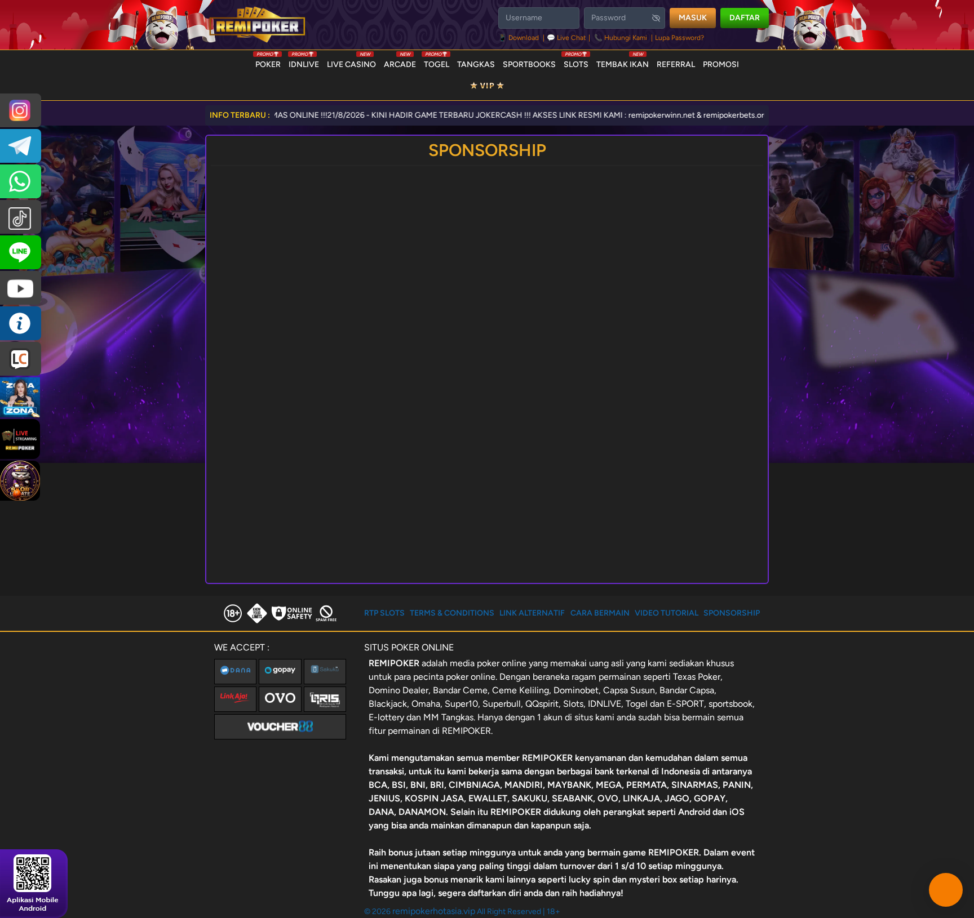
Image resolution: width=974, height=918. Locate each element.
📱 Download (519, 38)
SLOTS (576, 62)
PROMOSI (721, 64)
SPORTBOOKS (529, 64)
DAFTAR (744, 18)
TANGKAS (476, 64)
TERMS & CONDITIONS (452, 613)
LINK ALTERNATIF (532, 613)
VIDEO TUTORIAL (666, 613)
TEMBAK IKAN (622, 62)
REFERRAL (676, 64)
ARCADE (400, 62)
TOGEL (436, 62)
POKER (268, 62)
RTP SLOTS (384, 613)
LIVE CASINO (351, 62)
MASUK (693, 18)
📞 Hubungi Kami (620, 38)
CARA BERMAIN (600, 613)
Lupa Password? (679, 38)
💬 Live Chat (566, 38)
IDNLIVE (304, 62)
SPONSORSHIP (731, 613)
